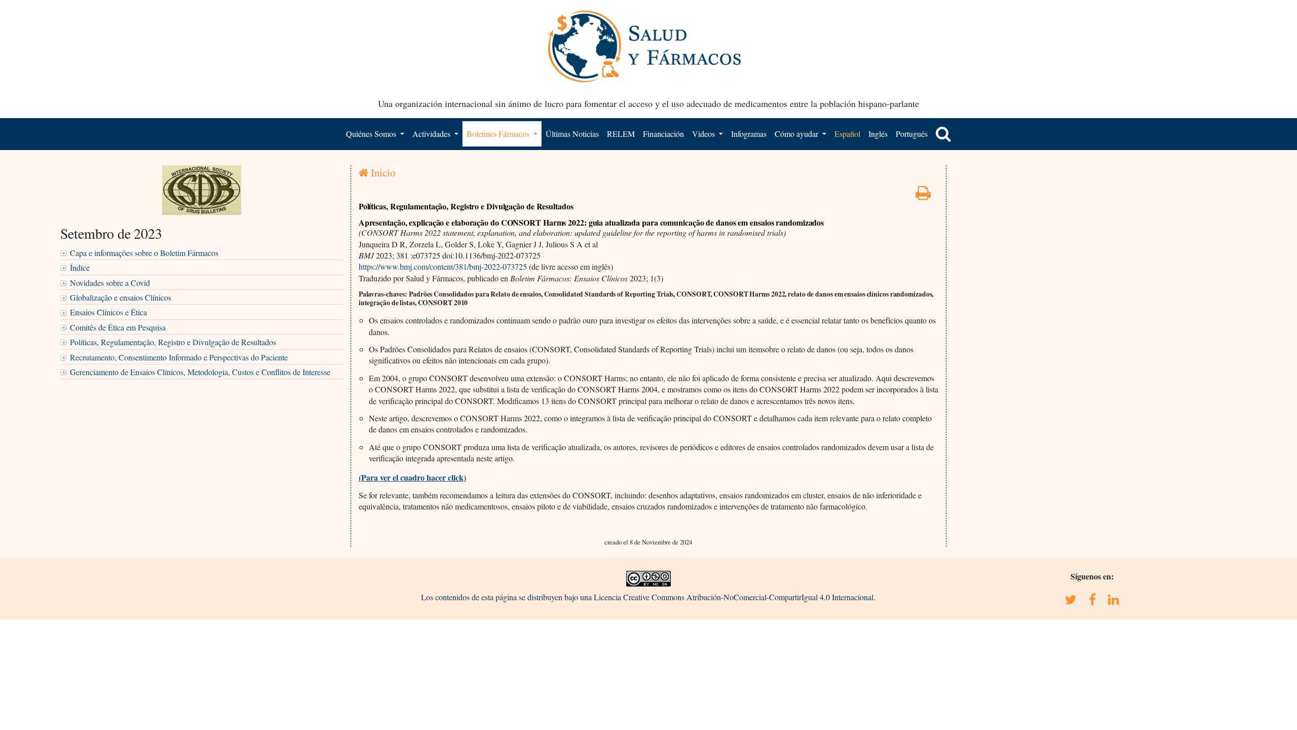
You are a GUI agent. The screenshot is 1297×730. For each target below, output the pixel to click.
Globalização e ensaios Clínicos (120, 297)
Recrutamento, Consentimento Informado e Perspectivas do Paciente (179, 357)
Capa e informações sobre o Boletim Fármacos (144, 252)
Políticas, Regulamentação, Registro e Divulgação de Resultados (173, 342)
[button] (943, 134)
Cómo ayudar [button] (797, 133)
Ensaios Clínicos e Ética (108, 312)
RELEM (621, 133)
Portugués (912, 133)
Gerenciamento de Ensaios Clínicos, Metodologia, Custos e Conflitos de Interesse (200, 372)
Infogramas (749, 133)
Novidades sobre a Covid (110, 282)
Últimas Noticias (572, 133)
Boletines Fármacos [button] (499, 133)
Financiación (663, 133)
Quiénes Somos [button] (372, 133)
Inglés (878, 133)
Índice (80, 267)
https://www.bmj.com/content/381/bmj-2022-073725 (443, 266)
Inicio (381, 172)
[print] (923, 195)
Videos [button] (704, 133)
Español (847, 133)
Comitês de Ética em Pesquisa (118, 327)
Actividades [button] (432, 133)
